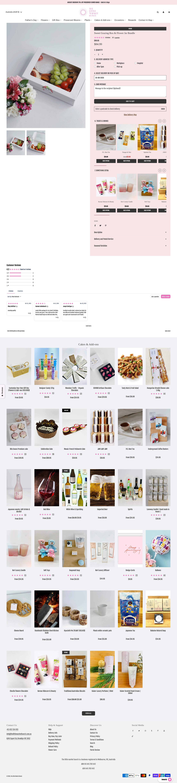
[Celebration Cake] (46, 427)
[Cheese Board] (19, 609)
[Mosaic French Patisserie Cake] (74, 427)
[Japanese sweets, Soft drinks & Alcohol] (19, 487)
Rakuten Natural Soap (158, 631)
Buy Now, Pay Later (55, 736)
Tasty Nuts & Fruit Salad (130, 388)
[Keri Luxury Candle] (19, 548)
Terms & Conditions (97, 740)
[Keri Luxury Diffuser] (102, 548)
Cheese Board (19, 631)
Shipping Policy (53, 743)
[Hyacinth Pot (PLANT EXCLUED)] (74, 609)
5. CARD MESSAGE (100, 84)
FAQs (49, 729)
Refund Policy (53, 746)
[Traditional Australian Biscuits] (74, 669)
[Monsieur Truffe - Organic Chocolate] (74, 366)
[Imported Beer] (102, 487)
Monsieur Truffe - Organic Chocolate (74, 389)
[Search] (158, 12)
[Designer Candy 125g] (46, 366)
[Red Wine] (46, 487)
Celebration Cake (47, 449)
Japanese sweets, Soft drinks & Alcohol (19, 510)
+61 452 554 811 (12, 729)
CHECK (163, 109)
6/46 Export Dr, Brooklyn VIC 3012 (18, 738)
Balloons (158, 570)
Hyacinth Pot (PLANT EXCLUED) (74, 631)
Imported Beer (102, 509)
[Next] (164, 121)
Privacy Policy (95, 736)
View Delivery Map (130, 115)
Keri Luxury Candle (19, 570)
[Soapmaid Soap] (74, 548)
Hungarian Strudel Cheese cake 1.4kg (158, 389)
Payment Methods (54, 740)
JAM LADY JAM (102, 449)
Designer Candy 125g (46, 388)
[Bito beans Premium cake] (19, 427)
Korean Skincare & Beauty (47, 691)
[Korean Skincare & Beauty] (46, 669)
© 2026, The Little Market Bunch (14, 776)
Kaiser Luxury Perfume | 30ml (102, 691)
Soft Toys (47, 570)
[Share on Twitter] (100, 225)
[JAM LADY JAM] (102, 427)
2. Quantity (98, 50)
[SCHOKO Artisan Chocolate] (102, 366)
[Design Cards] (130, 548)
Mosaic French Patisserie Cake (74, 449)
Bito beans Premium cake (19, 449)
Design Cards (130, 570)
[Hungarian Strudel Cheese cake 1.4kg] (158, 366)
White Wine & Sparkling (74, 509)
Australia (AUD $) (13, 12)
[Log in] (163, 12)
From (19, 397)
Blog (91, 746)
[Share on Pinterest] (105, 225)
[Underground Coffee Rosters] (158, 427)
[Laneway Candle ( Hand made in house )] (158, 487)
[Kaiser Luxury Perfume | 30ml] (102, 669)
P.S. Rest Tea (130, 449)
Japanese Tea (130, 631)
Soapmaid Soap (74, 570)
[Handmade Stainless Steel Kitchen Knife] (46, 609)
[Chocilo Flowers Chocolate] (19, 669)
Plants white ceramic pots (102, 631)
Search (92, 743)
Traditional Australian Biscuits (74, 691)
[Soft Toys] (46, 548)
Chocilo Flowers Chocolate (19, 691)
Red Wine (46, 509)
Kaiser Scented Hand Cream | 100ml (130, 692)
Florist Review (95, 750)
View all (88, 713)
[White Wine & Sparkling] (74, 487)
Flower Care (52, 750)
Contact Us (94, 733)
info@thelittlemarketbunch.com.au (19, 734)
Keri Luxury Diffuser (102, 570)
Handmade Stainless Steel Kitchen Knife (47, 632)
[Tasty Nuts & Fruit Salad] (130, 366)
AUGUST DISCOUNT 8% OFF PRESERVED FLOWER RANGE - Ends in (88, 2)
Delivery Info (52, 733)
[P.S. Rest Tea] (130, 427)
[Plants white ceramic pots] (102, 609)
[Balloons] (158, 548)
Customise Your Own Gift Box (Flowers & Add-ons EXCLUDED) (19, 389)
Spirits (130, 509)
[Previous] (160, 121)
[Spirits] (130, 487)
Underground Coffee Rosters (158, 449)
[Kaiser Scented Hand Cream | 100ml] (130, 669)
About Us (93, 729)
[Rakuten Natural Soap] (158, 609)
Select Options (106, 161)
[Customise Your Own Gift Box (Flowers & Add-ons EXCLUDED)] (19, 366)
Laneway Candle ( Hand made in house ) (158, 510)
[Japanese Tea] (130, 609)
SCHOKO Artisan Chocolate (102, 388)
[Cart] (169, 12)
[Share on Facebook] (95, 225)
